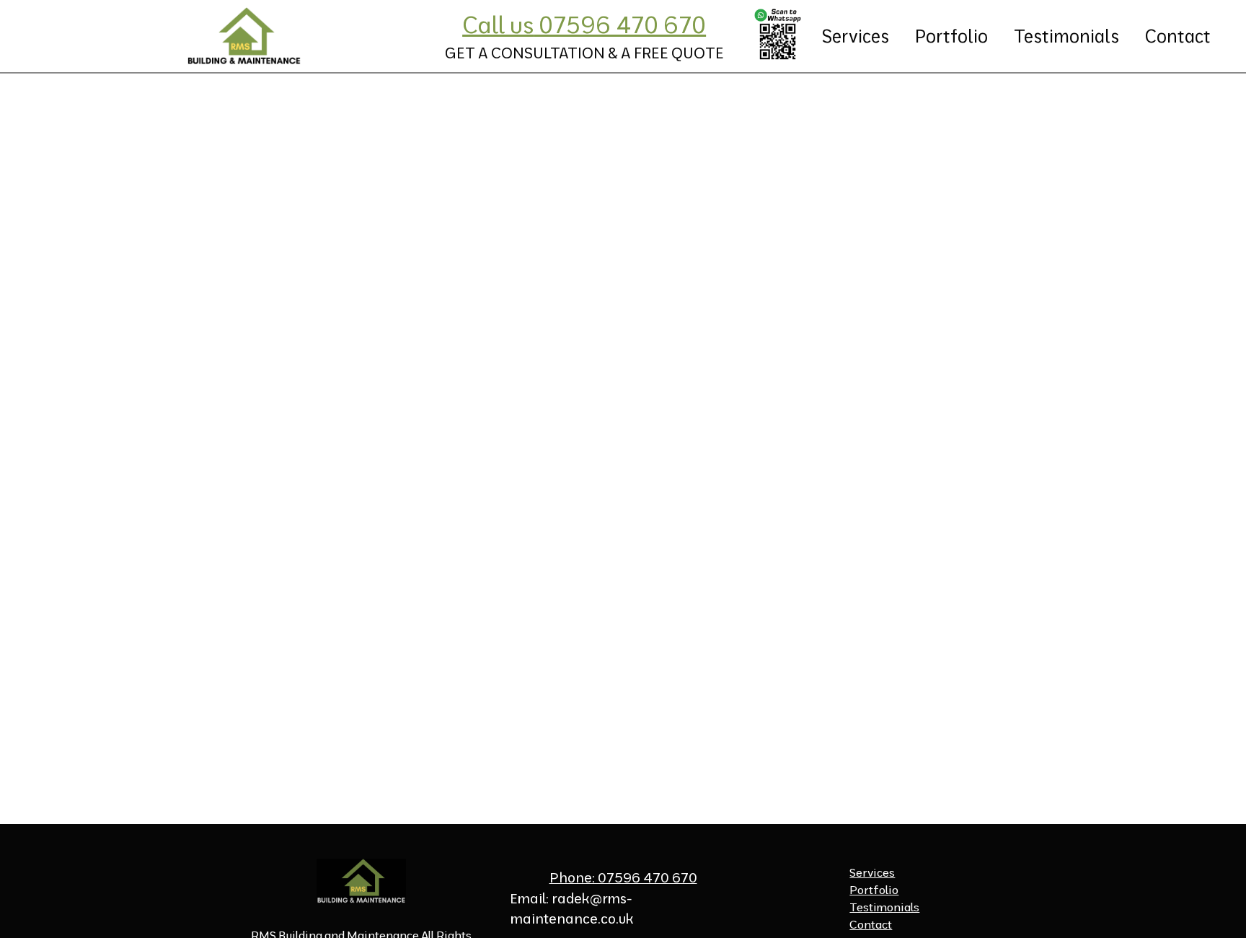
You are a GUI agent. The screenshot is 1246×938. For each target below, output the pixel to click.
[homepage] (244, 36)
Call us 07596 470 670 (584, 24)
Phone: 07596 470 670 (623, 877)
